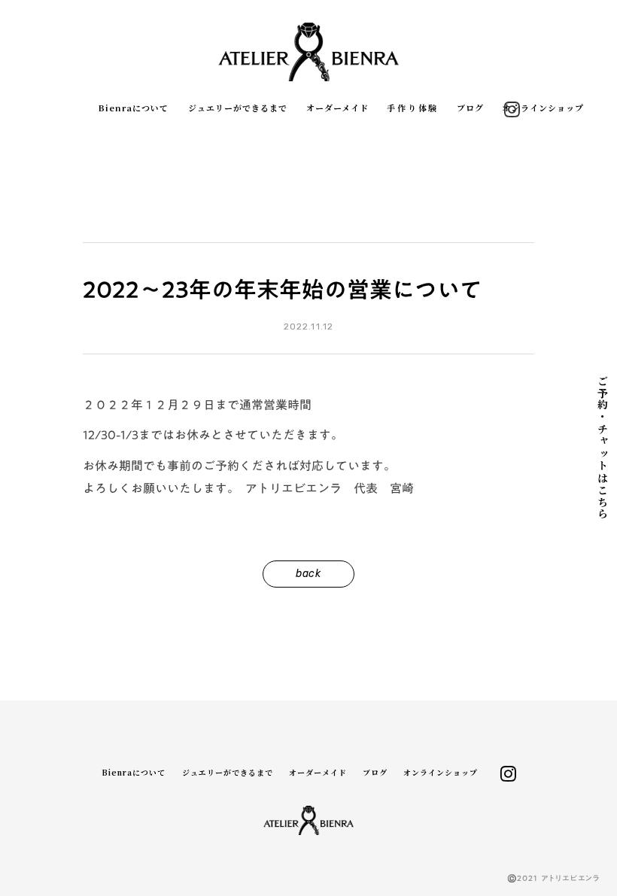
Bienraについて (133, 108)
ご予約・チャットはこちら (602, 448)
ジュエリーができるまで (238, 108)
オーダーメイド (337, 108)
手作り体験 (413, 108)
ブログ (470, 108)
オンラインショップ (543, 108)
